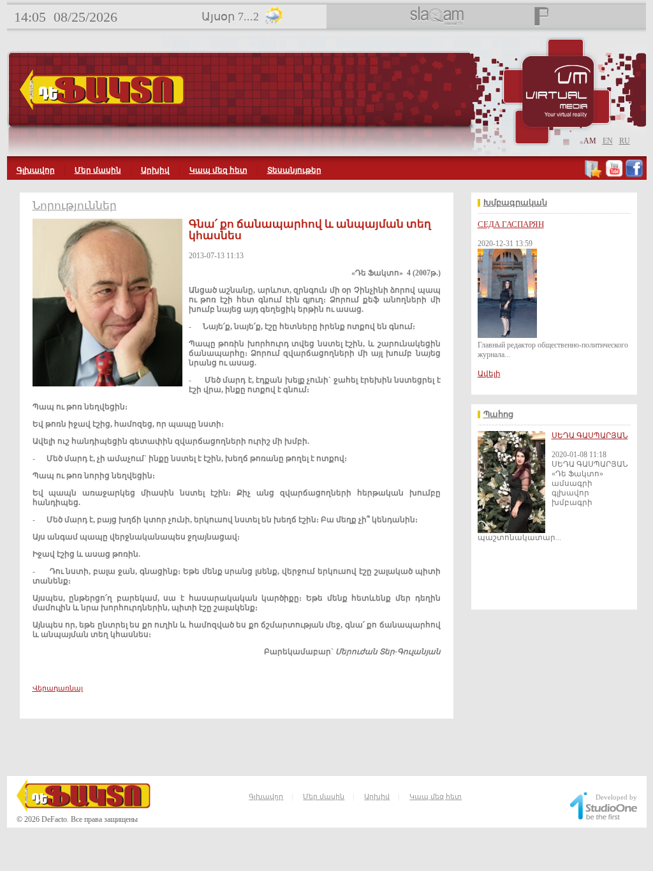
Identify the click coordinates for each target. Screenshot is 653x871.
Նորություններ (75, 206)
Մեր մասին (98, 170)
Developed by (616, 797)
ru (624, 140)
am (589, 140)
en (608, 140)
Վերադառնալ (58, 688)
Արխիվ (155, 170)
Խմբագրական (515, 203)
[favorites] (594, 175)
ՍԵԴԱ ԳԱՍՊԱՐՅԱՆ (590, 435)
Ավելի (489, 373)
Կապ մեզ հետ (218, 170)
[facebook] (634, 175)
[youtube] (614, 175)
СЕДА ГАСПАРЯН (511, 224)
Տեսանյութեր (294, 170)
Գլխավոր (36, 170)
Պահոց (498, 414)
